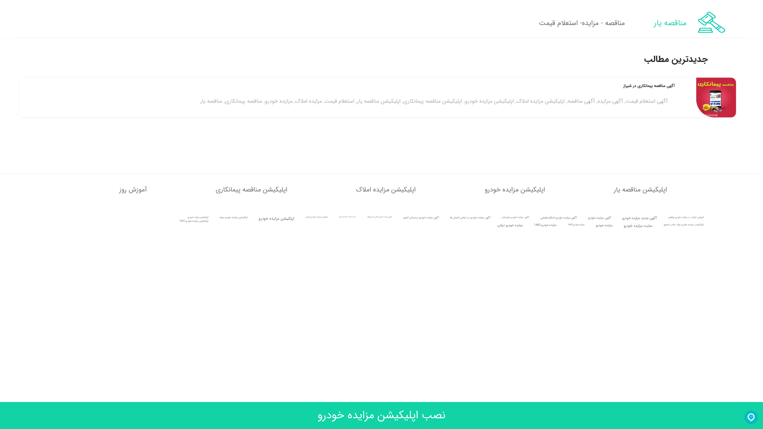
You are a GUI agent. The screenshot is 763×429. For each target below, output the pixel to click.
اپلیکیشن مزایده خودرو (529, 230)
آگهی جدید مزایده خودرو (639, 340)
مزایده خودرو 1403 (576, 347)
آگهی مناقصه (621, 230)
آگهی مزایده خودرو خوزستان (515, 340)
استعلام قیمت (379, 230)
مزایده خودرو (318, 230)
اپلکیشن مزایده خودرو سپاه (234, 340)
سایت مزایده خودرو (638, 348)
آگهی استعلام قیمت (686, 230)
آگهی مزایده (650, 230)
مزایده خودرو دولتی (510, 348)
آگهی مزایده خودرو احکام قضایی (558, 340)
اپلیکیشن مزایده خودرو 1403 (193, 343)
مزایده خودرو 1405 (545, 347)
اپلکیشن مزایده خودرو (276, 341)
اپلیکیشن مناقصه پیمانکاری (472, 230)
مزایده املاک (348, 230)
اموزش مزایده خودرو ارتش (317, 339)
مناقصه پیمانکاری (283, 230)
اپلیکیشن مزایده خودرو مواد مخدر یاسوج (684, 347)
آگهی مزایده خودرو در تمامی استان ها (470, 340)
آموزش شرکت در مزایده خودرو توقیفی (686, 340)
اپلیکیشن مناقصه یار (418, 230)
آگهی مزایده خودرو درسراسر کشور (421, 340)
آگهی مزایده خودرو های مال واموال (379, 339)
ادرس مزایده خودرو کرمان (347, 339)
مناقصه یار (251, 230)
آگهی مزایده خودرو (599, 340)
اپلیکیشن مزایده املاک (580, 230)
